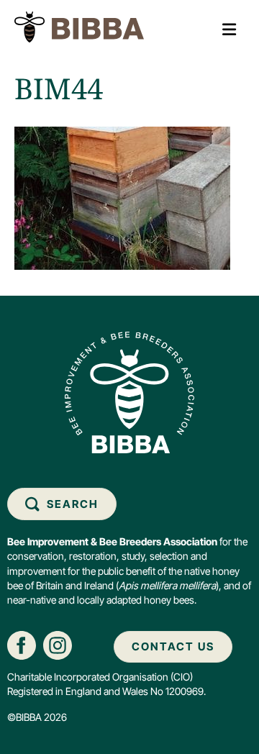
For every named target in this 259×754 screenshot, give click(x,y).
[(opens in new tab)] (21, 644)
